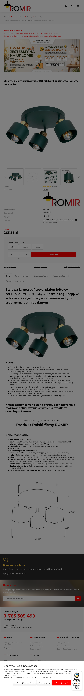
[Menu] (80, 672)
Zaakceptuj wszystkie (61, 683)
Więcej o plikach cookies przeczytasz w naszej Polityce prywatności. (29, 677)
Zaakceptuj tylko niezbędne (25, 683)
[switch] (77, 687)
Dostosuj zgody (44, 683)
